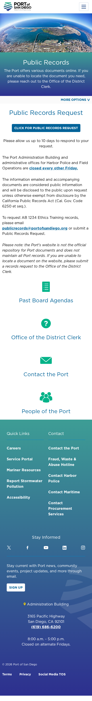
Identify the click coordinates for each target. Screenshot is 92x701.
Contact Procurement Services (60, 508)
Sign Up (16, 587)
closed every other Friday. (53, 168)
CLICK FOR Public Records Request (46, 128)
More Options (73, 100)
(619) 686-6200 (46, 626)
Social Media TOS (52, 674)
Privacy (25, 674)
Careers (14, 448)
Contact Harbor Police (62, 478)
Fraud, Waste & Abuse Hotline (62, 462)
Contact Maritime (64, 492)
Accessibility (18, 497)
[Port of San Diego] (17, 6)
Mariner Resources (24, 469)
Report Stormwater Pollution (24, 483)
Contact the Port (63, 448)
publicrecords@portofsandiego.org (34, 228)
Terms (7, 674)
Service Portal (20, 459)
